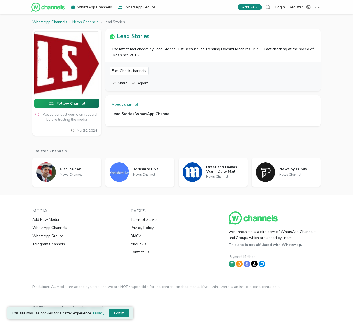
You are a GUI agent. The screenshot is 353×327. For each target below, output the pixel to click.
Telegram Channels (48, 243)
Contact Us (140, 251)
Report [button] (142, 83)
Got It (119, 313)
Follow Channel (70, 103)
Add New (249, 7)
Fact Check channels (129, 70)
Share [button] (122, 83)
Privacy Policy (142, 227)
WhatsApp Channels (94, 7)
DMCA (136, 235)
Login (280, 7)
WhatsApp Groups (140, 7)
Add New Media (45, 219)
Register (296, 7)
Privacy (98, 313)
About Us (138, 243)
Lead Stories (133, 36)
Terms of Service (144, 219)
